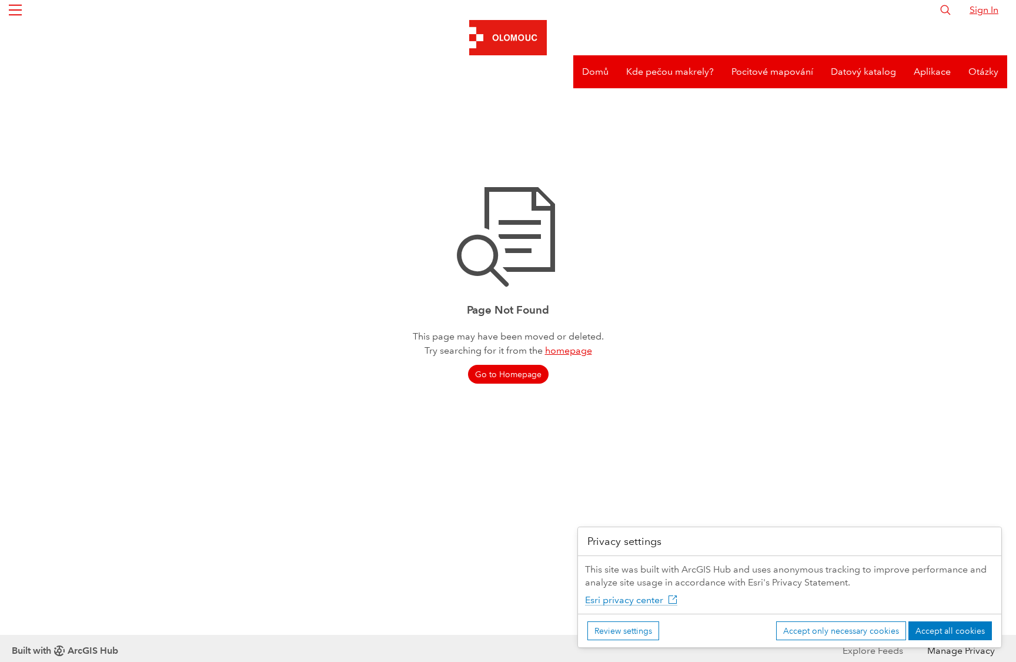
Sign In (984, 9)
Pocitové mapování (772, 71)
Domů (595, 71)
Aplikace (932, 71)
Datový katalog (863, 71)
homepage (568, 350)
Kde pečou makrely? (670, 71)
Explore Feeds (873, 650)
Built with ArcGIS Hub (65, 650)
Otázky (983, 71)
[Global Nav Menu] (15, 10)
